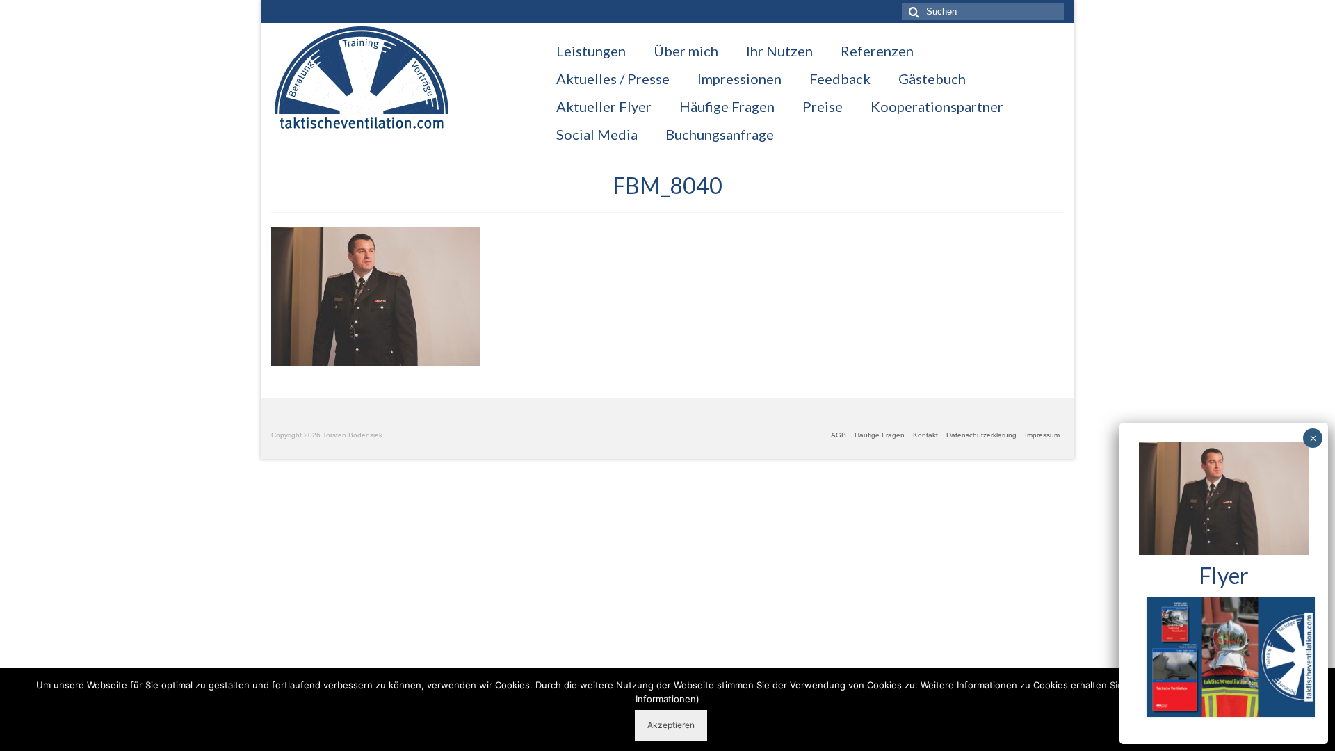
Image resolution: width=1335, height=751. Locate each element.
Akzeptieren (671, 725)
